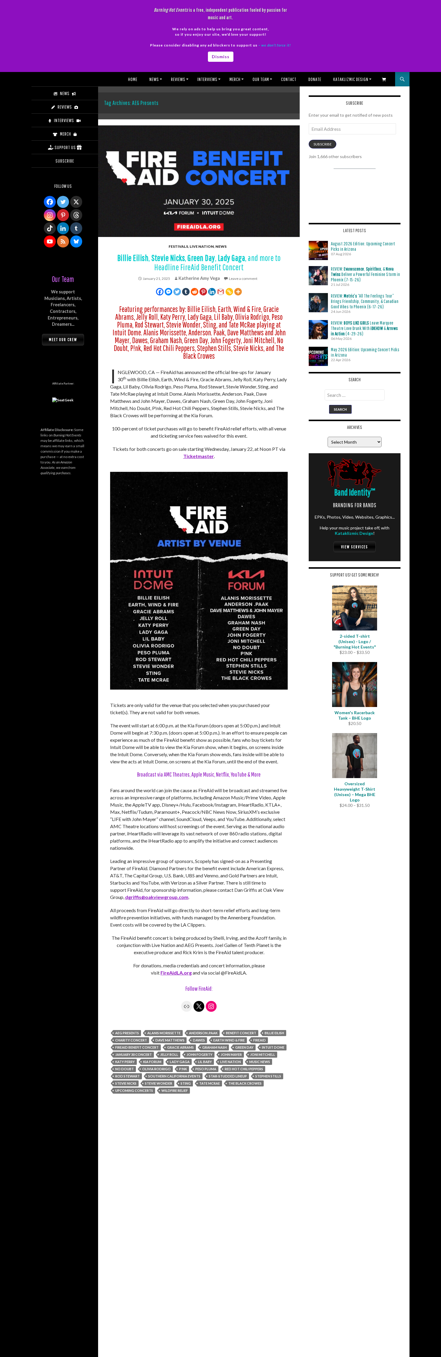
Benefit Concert (241, 1033)
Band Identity (354, 492)
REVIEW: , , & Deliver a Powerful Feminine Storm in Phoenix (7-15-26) (365, 274)
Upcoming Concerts (134, 1090)
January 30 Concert (133, 1054)
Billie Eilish (274, 1033)
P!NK (183, 1069)
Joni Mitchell (262, 1054)
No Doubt (124, 1069)
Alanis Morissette (164, 1033)
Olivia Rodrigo (156, 1069)
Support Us (65, 147)
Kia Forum (152, 1062)
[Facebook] (160, 291)
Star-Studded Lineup (228, 1076)
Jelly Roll (169, 1054)
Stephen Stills (268, 1076)
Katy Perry (125, 1062)
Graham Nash (214, 1047)
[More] (238, 291)
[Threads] (76, 215)
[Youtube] (50, 241)
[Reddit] (194, 291)
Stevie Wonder (158, 1083)
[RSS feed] (63, 241)
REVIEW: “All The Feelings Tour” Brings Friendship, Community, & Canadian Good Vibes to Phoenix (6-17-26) (364, 301)
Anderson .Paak (203, 1033)
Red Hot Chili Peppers (244, 1069)
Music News (259, 1062)
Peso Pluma (205, 1069)
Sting (186, 1083)
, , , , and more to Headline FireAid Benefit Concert (199, 262)
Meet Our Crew (63, 339)
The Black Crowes (245, 1083)
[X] (76, 202)
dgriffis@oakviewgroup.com (156, 897)
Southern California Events (174, 1076)
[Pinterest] (203, 291)
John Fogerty (199, 1054)
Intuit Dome (273, 1047)
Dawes (199, 1040)
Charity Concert (131, 1040)
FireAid (259, 1040)
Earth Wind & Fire (229, 1040)
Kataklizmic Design (350, 79)
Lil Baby (205, 1062)
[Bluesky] (76, 241)
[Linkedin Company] (63, 228)
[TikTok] (50, 228)
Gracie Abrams (180, 1047)
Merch (235, 79)
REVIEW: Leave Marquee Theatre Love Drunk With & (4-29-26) (364, 328)
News (154, 79)
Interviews (207, 79)
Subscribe (323, 144)
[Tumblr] (186, 291)
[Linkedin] (212, 291)
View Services (354, 546)
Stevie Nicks (125, 1083)
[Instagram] (50, 215)
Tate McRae (209, 1083)
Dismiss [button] (221, 56)
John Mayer (231, 1054)
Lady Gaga (180, 1062)
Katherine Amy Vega (199, 278)
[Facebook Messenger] (168, 291)
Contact (288, 79)
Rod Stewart (127, 1076)
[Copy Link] (229, 291)
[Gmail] (220, 291)
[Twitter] (177, 291)
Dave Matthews (169, 1040)
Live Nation (202, 246)
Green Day (244, 1047)
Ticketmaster (198, 456)
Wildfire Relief (174, 1090)
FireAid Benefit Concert (137, 1047)
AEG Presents (127, 1033)
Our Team (261, 79)
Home (132, 79)
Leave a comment (243, 278)
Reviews (178, 79)
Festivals (178, 246)
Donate (314, 79)
